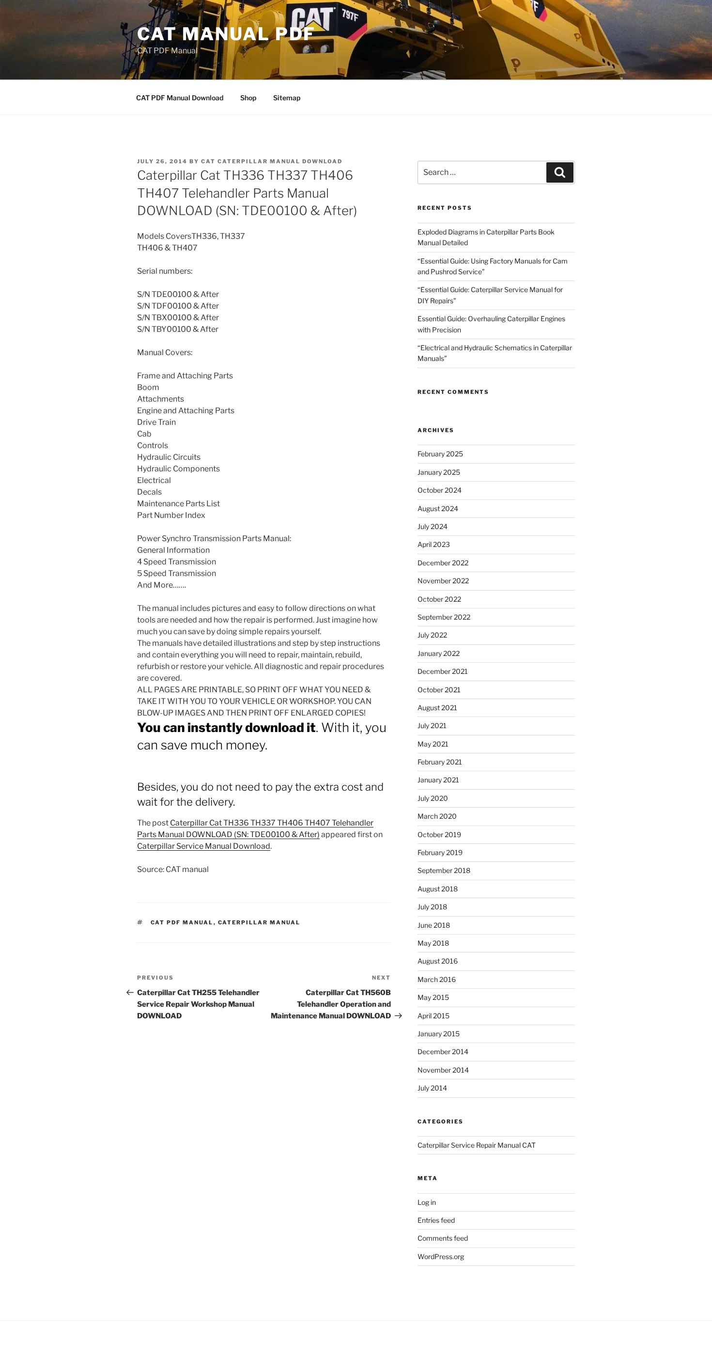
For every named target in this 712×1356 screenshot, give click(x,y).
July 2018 (432, 907)
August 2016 (438, 961)
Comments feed (443, 1238)
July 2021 (432, 725)
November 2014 (443, 1070)
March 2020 (437, 816)
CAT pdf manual (182, 922)
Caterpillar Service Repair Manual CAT (477, 1145)
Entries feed (436, 1220)
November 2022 (443, 581)
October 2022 (439, 599)
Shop (248, 98)
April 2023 (434, 544)
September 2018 (444, 870)
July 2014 (432, 1088)
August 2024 (438, 508)
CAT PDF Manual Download (179, 98)
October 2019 (439, 834)
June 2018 (434, 925)
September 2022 (444, 617)
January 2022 (439, 653)
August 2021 (437, 707)
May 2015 (433, 997)
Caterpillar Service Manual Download (203, 846)
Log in (427, 1202)
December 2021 (443, 671)
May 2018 (433, 943)
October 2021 (439, 690)
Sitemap (286, 98)
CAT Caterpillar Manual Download (271, 161)
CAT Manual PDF (226, 34)
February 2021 (440, 762)
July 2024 (433, 526)
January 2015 (439, 1033)
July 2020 (433, 798)
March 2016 (437, 979)
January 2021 (438, 780)
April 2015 (433, 1016)
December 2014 (443, 1051)
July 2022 (432, 635)
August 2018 (438, 889)
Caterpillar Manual (259, 922)
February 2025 (440, 454)
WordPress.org (441, 1256)
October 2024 (440, 490)
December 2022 (443, 563)
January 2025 (439, 472)
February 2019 (440, 852)
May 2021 (433, 744)
